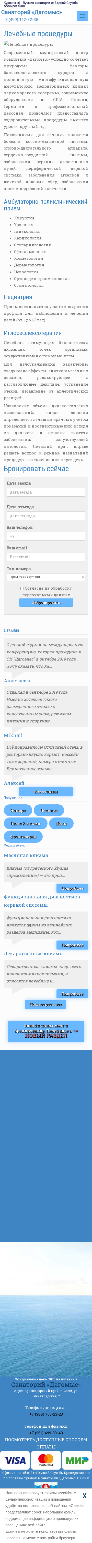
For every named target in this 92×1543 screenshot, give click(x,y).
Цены (61, 823)
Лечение (49, 810)
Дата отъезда (20, 506)
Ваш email (17, 547)
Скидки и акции (35, 1087)
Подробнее (72, 888)
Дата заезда (19, 483)
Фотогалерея (23, 836)
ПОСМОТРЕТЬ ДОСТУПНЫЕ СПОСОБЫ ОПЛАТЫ (46, 1443)
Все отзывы (46, 791)
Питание (27, 1135)
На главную (30, 1058)
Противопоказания (47, 1213)
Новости (26, 1097)
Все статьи (46, 1233)
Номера (18, 810)
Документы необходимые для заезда (55, 1192)
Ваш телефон (20, 527)
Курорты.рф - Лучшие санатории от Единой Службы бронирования (41, 4)
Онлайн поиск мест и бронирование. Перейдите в (46, 1031)
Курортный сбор (44, 1167)
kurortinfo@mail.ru (41, 1334)
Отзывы (26, 1126)
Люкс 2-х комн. (25, 823)
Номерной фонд (34, 1077)
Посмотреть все (45, 1004)
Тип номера (19, 568)
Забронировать (46, 602)
